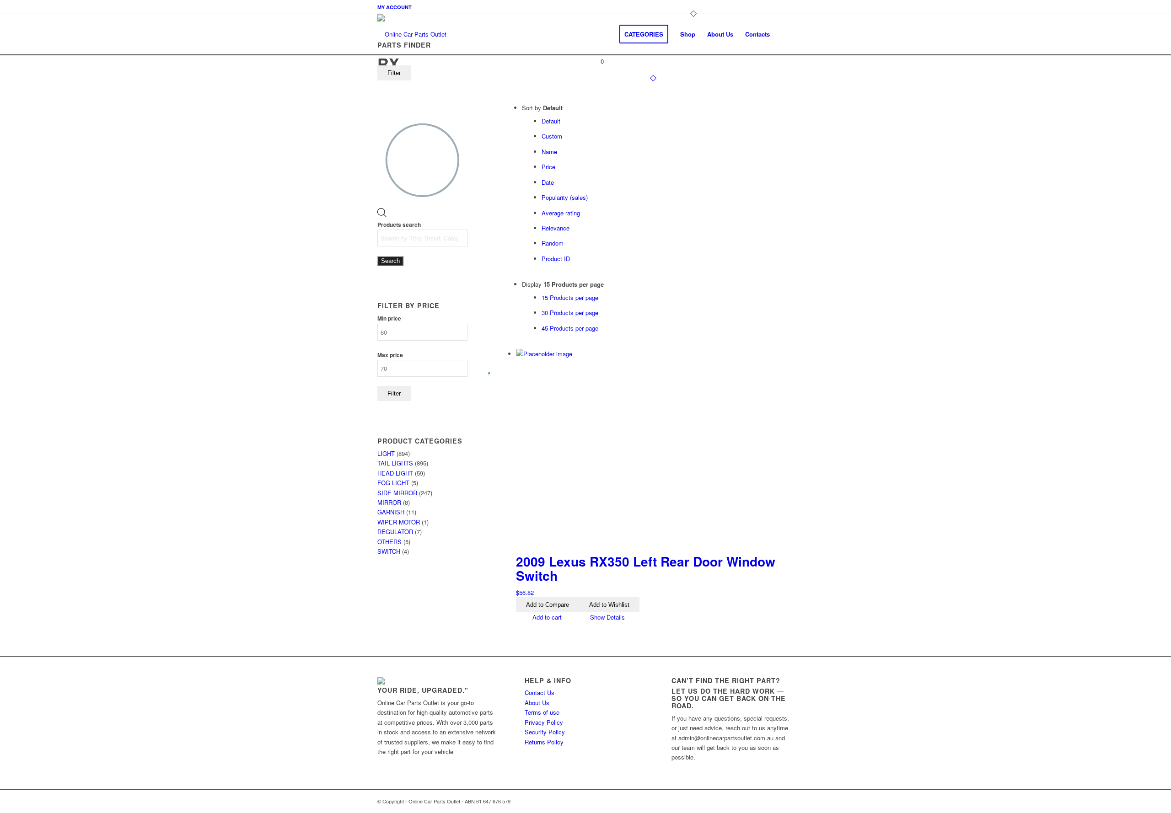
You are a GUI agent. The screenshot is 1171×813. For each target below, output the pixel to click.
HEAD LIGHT (395, 473)
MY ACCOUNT (394, 7)
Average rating (561, 213)
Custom (552, 136)
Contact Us (539, 692)
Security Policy (545, 731)
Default (551, 121)
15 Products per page (570, 297)
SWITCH (388, 551)
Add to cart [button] (546, 617)
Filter (394, 73)
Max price (390, 355)
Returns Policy (544, 742)
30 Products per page (570, 312)
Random (553, 243)
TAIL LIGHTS (395, 463)
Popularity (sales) (565, 197)
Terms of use (542, 712)
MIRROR (389, 502)
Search (390, 260)
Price (548, 166)
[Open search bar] (382, 214)
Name (549, 151)
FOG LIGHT (393, 482)
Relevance (555, 228)
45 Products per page (570, 328)
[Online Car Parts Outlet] (411, 34)
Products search (399, 225)
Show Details (606, 617)
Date (548, 182)
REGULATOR (395, 531)
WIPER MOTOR (398, 522)
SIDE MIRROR (397, 492)
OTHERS (389, 541)
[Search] (785, 34)
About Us (537, 702)
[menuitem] (394, 7)
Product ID (556, 258)
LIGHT (386, 453)
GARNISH (390, 512)
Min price (389, 318)
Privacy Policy (544, 722)
